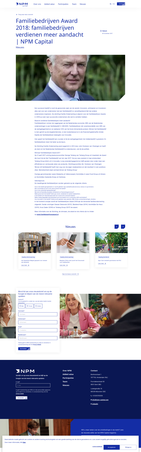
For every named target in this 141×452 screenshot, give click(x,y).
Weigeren (128, 447)
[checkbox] (37, 306)
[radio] (21, 306)
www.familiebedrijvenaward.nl (47, 214)
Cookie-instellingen (97, 446)
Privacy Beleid (37, 344)
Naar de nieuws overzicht (69, 274)
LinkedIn (95, 404)
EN (114, 4)
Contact (121, 4)
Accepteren (112, 447)
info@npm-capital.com (100, 400)
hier (24, 442)
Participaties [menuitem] (68, 378)
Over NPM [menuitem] (67, 370)
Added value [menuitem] (68, 374)
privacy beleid (20, 393)
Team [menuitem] (65, 381)
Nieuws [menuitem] (66, 385)
